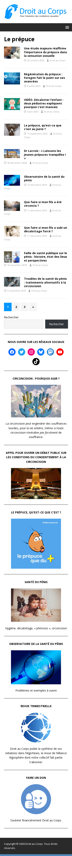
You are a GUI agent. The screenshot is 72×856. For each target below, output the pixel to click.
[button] (66, 27)
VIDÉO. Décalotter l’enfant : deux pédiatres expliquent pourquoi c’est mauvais (43, 103)
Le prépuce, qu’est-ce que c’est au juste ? (42, 127)
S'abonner (35, 762)
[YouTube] (60, 352)
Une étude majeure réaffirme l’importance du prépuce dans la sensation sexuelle (45, 51)
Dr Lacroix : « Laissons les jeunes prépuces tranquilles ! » (45, 154)
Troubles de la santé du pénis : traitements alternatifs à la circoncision (45, 282)
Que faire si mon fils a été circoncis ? (43, 203)
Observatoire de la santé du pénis (44, 178)
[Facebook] (12, 352)
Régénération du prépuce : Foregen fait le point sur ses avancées (44, 77)
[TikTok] (36, 361)
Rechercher (11, 317)
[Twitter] (21, 352)
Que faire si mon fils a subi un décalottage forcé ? (45, 229)
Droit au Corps (57, 60)
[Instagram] (31, 352)
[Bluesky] (40, 352)
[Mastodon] (50, 352)
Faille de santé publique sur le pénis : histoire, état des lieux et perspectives (45, 256)
